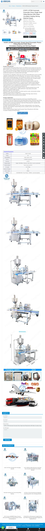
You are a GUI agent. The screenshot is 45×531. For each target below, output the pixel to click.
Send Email (33, 36)
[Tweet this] (27, 34)
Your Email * (5, 419)
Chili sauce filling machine (30, 28)
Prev (4, 19)
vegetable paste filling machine (31, 31)
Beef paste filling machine (30, 29)
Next (21, 19)
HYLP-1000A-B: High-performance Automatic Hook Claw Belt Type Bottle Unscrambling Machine (32, 469)
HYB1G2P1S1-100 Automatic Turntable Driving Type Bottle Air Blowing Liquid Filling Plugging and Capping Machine (32, 517)
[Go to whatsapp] (2, 527)
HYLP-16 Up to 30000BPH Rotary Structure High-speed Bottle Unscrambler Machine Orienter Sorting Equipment (12, 517)
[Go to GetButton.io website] (3, 529)
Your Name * (5, 415)
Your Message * (6, 427)
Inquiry (26, 36)
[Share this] (24, 34)
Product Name (5, 423)
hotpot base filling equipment (30, 30)
